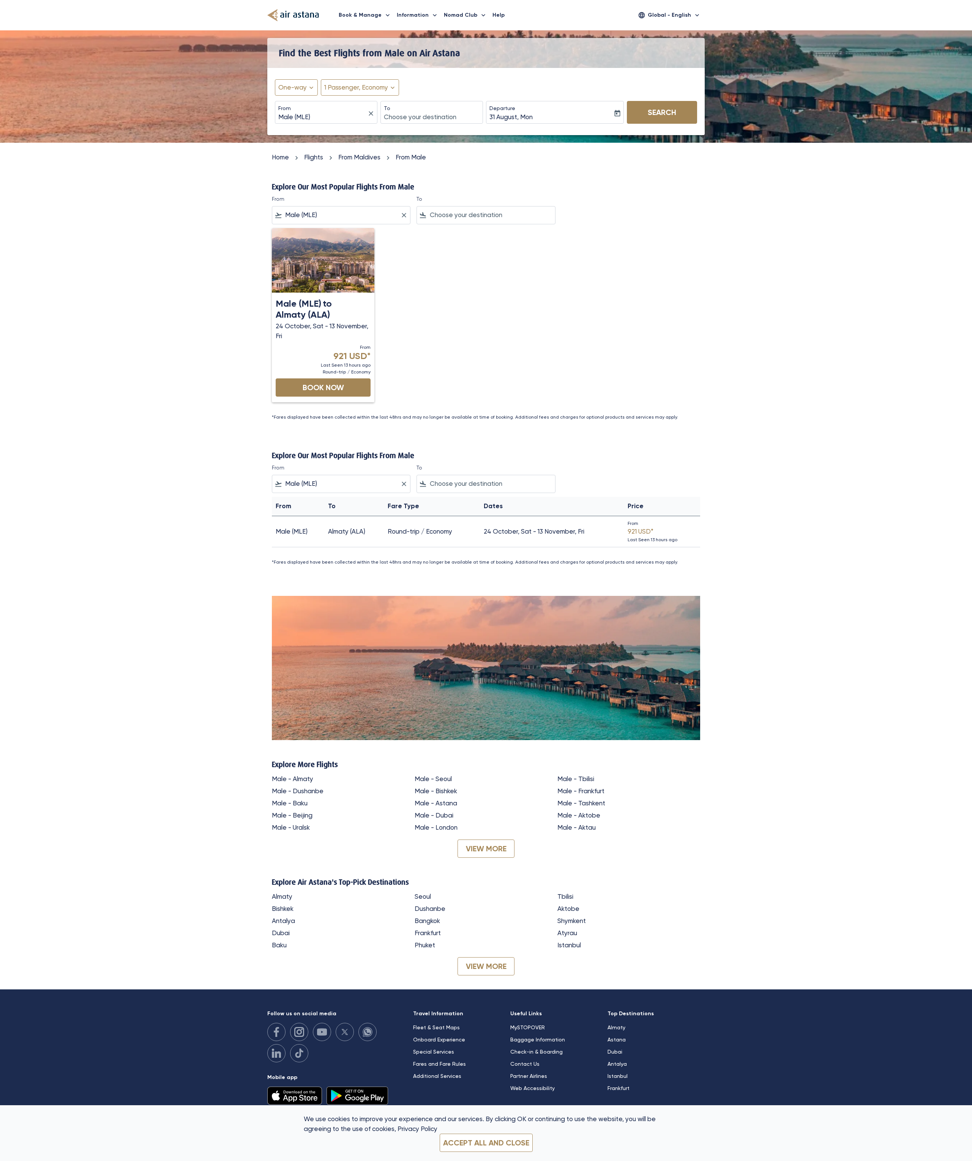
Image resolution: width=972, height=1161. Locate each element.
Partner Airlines (528, 1076)
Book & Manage (365, 15)
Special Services (433, 1052)
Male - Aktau (576, 827)
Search (662, 112)
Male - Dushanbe (297, 791)
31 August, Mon (511, 117)
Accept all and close (486, 1142)
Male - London (436, 827)
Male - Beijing (292, 815)
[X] (345, 1032)
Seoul (423, 896)
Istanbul (569, 945)
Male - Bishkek (436, 791)
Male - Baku (290, 803)
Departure (502, 108)
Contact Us (525, 1064)
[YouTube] (322, 1032)
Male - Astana (436, 803)
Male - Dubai (434, 815)
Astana (617, 1040)
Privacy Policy (417, 1129)
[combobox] (322, 117)
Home (280, 157)
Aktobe (568, 908)
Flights (313, 157)
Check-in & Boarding (536, 1052)
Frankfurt (428, 933)
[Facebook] (276, 1032)
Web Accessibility (532, 1088)
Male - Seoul (433, 779)
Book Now (323, 387)
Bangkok (427, 921)
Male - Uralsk (291, 827)
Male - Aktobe (578, 815)
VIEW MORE (486, 848)
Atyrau (567, 933)
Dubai (281, 933)
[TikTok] (299, 1053)
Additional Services (437, 1076)
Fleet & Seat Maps (436, 1027)
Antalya (283, 921)
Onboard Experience (439, 1040)
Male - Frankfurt (580, 791)
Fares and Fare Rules (439, 1064)
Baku (279, 945)
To (387, 108)
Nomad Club (465, 15)
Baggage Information (537, 1040)
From (284, 108)
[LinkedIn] (276, 1053)
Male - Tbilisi (575, 779)
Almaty (282, 896)
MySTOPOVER (527, 1027)
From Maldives (359, 157)
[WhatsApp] (367, 1032)
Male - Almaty (292, 779)
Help (498, 15)
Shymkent (571, 921)
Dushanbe (430, 908)
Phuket (425, 945)
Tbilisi (565, 896)
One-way (292, 87)
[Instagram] (299, 1032)
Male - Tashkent (581, 803)
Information (418, 15)
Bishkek (282, 908)
